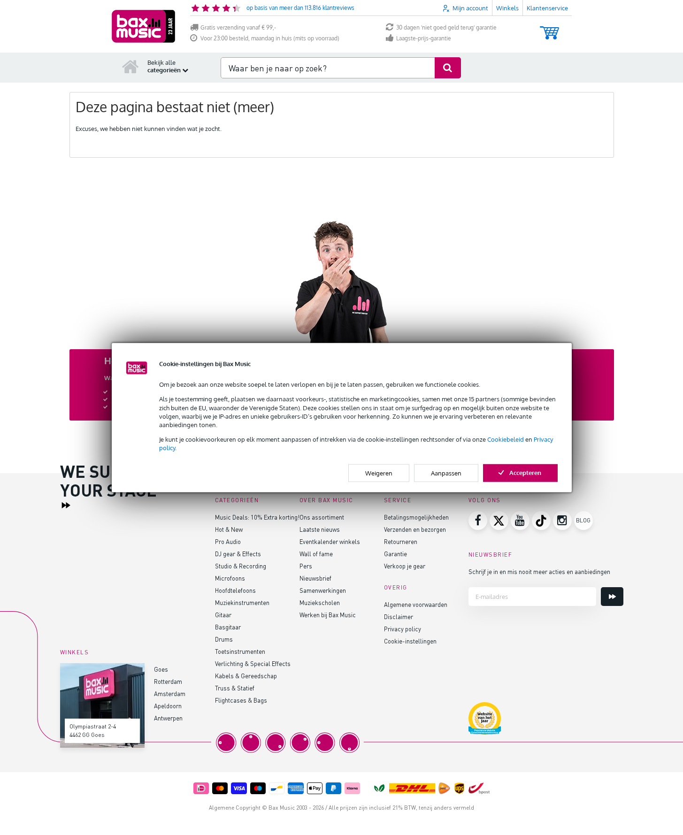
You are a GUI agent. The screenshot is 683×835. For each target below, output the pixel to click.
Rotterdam (168, 681)
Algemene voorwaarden (415, 604)
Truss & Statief (234, 688)
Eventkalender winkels (329, 541)
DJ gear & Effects (238, 554)
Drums (224, 639)
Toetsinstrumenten (240, 651)
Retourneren (400, 541)
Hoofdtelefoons (235, 590)
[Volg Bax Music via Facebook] (477, 520)
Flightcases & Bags (241, 700)
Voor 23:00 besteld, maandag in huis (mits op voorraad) (269, 38)
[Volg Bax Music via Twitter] (499, 520)
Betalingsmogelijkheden (416, 517)
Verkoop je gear (404, 566)
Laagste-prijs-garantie (423, 38)
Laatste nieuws (319, 529)
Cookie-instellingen (410, 641)
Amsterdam (169, 693)
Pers (305, 566)
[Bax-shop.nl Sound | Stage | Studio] (143, 26)
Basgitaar (228, 627)
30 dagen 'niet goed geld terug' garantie (446, 27)
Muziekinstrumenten (242, 602)
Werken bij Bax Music (327, 615)
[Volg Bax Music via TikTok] (541, 520)
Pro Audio (228, 541)
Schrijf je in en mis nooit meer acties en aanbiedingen (539, 571)
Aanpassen (446, 472)
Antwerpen (168, 718)
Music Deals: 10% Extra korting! (257, 517)
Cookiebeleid (505, 439)
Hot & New (229, 529)
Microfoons (230, 578)
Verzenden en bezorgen (415, 529)
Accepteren (525, 472)
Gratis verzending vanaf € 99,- (238, 27)
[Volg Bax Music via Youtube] (520, 520)
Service (398, 500)
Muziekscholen (319, 602)
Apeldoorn (168, 706)
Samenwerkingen (322, 590)
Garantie (395, 554)
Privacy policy (402, 629)
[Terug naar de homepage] (130, 66)
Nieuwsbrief (315, 578)
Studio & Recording (240, 566)
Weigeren (378, 472)
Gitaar (223, 615)
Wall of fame (316, 554)
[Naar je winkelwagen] (549, 28)
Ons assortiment (321, 517)
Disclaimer (398, 617)
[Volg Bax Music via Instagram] (562, 520)
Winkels (507, 8)
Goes (161, 669)
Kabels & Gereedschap (246, 676)
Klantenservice (547, 8)
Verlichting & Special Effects (253, 663)
